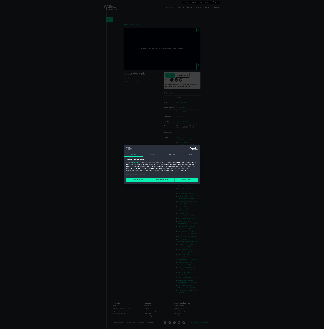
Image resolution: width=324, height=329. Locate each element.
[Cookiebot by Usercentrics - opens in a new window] (190, 148)
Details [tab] (152, 154)
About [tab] (190, 154)
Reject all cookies (138, 179)
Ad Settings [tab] (171, 154)
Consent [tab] (133, 154)
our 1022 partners (136, 162)
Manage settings (161, 179)
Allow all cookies (186, 179)
